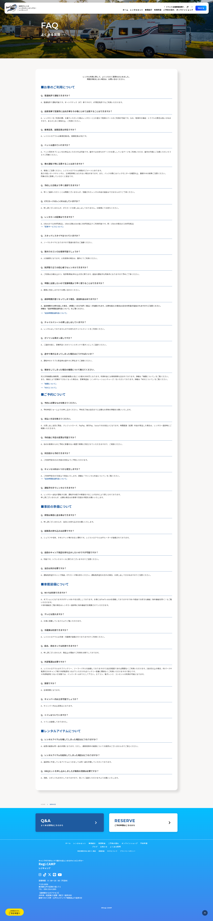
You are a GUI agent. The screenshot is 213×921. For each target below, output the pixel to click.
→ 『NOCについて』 (49, 387)
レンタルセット (136, 10)
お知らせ (103, 847)
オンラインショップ (184, 10)
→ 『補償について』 (49, 383)
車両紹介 (148, 10)
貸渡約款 (102, 851)
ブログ (95, 847)
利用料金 (158, 10)
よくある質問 (115, 847)
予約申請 (143, 843)
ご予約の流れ (169, 10)
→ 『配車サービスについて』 (52, 226)
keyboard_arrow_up (205, 913)
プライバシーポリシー (127, 851)
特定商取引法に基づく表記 (87, 851)
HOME (43, 804)
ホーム (125, 10)
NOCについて (112, 851)
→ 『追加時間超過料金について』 (54, 313)
